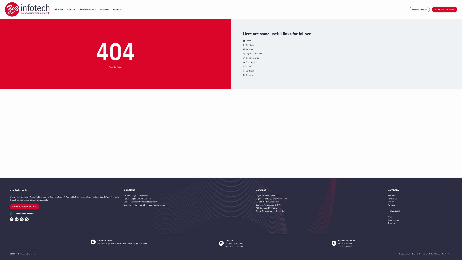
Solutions (71, 9)
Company (117, 9)
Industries (58, 9)
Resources (104, 9)
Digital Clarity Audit (87, 9)
